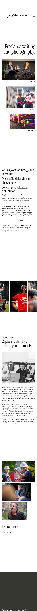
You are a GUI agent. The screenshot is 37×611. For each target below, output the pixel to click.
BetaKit (4, 199)
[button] (34, 16)
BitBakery (10, 199)
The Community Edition (22, 200)
